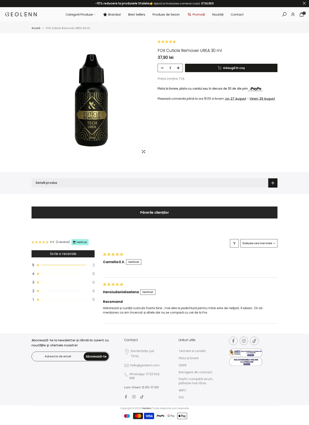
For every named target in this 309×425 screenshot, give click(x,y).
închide (4, 3)
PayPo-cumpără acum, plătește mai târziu (196, 381)
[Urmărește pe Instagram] (134, 396)
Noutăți (217, 14)
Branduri (114, 14)
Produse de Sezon (166, 14)
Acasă (36, 28)
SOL (181, 397)
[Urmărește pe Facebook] (126, 396)
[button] (167, 42)
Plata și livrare (189, 358)
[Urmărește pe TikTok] (142, 396)
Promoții (199, 14)
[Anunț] (154, 3)
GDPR (182, 365)
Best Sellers (136, 14)
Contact (237, 14)
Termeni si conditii (192, 351)
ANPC (182, 390)
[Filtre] (234, 243)
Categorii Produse (79, 14)
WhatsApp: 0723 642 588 (144, 376)
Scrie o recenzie (63, 253)
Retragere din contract (195, 372)
